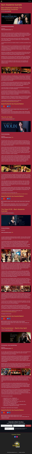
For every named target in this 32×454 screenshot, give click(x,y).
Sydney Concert (22, 109)
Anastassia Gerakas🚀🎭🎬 (10, 118)
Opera (11, 321)
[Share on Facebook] (2, 106)
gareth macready (25, 416)
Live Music (15, 201)
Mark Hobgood (15, 111)
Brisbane (11, 415)
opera (14, 322)
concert (11, 111)
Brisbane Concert (16, 415)
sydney (23, 111)
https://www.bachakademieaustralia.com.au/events (10, 101)
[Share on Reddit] (4, 106)
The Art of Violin (6, 117)
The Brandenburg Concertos (5, 112)
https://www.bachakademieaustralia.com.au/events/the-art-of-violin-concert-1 (14, 193)
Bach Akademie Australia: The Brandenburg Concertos (11, 8)
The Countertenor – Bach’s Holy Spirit (14, 328)
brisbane (11, 416)
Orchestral (15, 109)
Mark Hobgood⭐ (8, 11)
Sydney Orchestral (22, 321)
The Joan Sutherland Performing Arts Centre (18, 112)
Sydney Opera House (12, 205)
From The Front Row (21, 203)
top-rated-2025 (27, 112)
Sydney (18, 109)
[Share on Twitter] (8, 106)
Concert (11, 109)
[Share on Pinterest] (6, 106)
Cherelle (11, 322)
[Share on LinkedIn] (9, 106)
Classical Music (12, 203)
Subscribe (28, 425)
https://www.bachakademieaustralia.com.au (8, 311)
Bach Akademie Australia (6, 109)
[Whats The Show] (1, 1)
